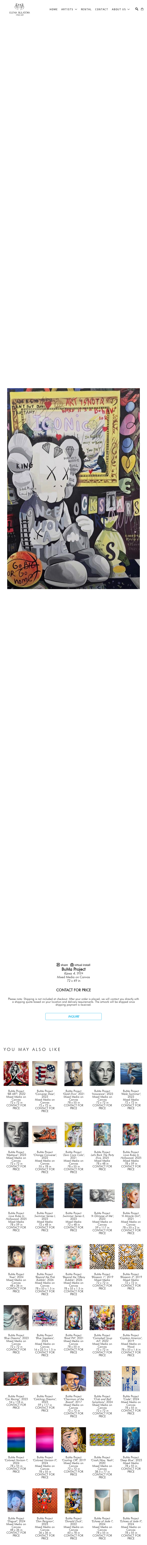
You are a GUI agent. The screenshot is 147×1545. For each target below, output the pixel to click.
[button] (69, 9)
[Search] (136, 9)
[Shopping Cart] (142, 9)
